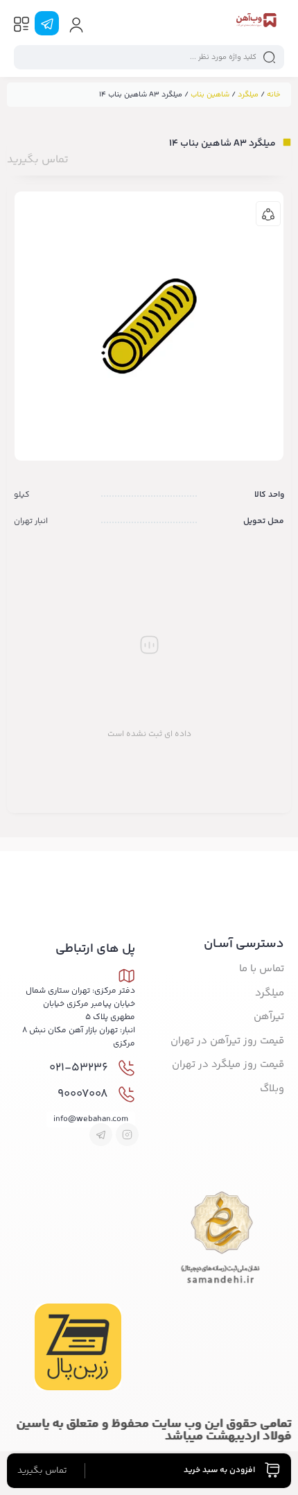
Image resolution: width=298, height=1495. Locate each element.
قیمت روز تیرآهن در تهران (227, 1041)
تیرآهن (269, 1017)
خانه (274, 95)
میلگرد (248, 95)
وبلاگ (272, 1089)
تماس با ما (261, 969)
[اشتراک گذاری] (268, 213)
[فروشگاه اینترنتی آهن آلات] (255, 23)
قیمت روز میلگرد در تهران (228, 1065)
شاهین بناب (210, 95)
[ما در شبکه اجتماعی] (47, 23)
